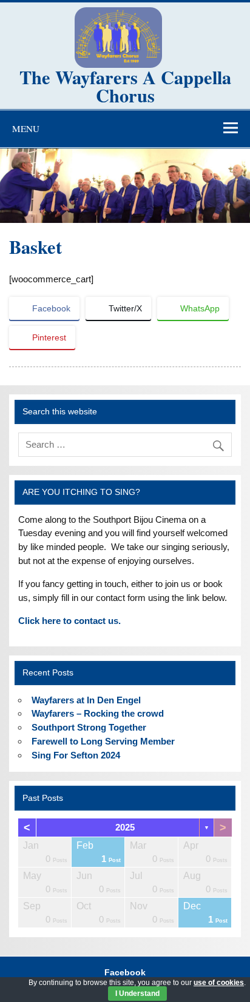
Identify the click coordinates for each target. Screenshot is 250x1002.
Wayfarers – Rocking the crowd (98, 713)
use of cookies (219, 982)
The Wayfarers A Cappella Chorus (125, 86)
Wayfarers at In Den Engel (86, 700)
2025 (125, 827)
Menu (25, 128)
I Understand (137, 993)
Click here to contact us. (69, 620)
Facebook (125, 973)
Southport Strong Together (89, 727)
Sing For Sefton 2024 (76, 755)
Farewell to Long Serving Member (103, 741)
